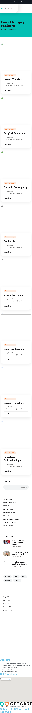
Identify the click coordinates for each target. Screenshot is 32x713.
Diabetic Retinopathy (9, 502)
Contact (3, 655)
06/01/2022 (9, 83)
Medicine (7, 580)
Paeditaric (12, 29)
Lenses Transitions (9, 512)
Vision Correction (8, 525)
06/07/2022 (17, 547)
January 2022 (7, 610)
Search (6, 481)
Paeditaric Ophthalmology (11, 519)
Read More (7, 90)
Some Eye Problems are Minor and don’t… (20, 563)
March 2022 (7, 603)
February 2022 (7, 607)
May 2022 (6, 597)
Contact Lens (7, 499)
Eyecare (7, 576)
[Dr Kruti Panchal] (6, 8)
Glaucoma (6, 506)
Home (4, 29)
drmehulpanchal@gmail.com (15, 85)
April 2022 (6, 600)
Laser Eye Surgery (9, 509)
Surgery (17, 580)
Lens (23, 576)
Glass (16, 576)
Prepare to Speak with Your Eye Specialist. (20, 553)
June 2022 (6, 593)
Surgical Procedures (9, 522)
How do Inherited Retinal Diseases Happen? (18, 542)
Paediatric (6, 516)
